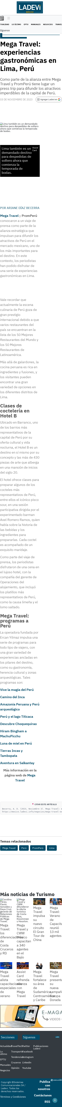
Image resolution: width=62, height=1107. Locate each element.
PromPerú (37, 848)
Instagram (28, 1056)
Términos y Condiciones (13, 1096)
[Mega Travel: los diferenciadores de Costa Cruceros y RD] (6, 910)
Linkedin (26, 1062)
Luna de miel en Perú (16, 743)
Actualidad (6, 1046)
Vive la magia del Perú (17, 689)
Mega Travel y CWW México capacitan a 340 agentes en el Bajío (24, 941)
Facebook (27, 1051)
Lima (51, 848)
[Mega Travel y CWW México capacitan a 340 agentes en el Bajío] (23, 910)
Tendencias (17, 1056)
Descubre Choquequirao (18, 724)
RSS (47, 1102)
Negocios (48, 24)
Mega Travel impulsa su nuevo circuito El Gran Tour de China (39, 923)
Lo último (16, 24)
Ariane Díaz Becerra (23, 208)
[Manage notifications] (55, 1100)
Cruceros (16, 1062)
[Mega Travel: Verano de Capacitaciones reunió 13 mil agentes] (56, 901)
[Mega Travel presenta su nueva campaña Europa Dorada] (56, 965)
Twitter (26, 1046)
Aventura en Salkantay (17, 763)
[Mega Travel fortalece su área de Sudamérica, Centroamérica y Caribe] (39, 965)
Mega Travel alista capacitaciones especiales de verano (11, 983)
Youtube (26, 1067)
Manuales (35, 24)
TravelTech (17, 1046)
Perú (23, 848)
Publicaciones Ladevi (40, 1047)
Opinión (15, 1067)
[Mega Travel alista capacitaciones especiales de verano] (6, 965)
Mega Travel (9, 215)
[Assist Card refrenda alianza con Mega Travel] (23, 965)
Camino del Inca (12, 697)
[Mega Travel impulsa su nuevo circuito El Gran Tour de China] (39, 901)
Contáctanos (43, 1095)
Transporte (17, 1051)
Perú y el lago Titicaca (16, 716)
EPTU (26, 24)
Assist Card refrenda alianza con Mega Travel (23, 983)
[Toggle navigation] (8, 18)
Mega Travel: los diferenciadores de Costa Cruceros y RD (11, 939)
